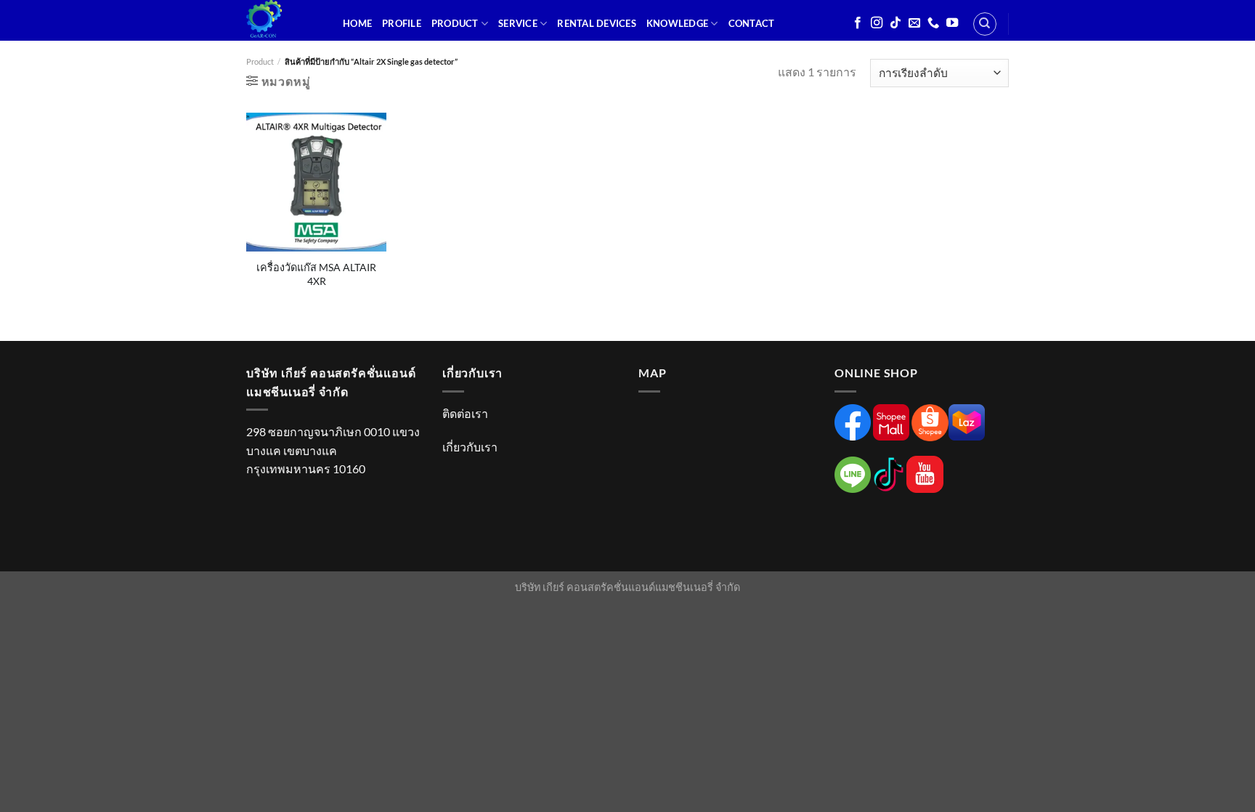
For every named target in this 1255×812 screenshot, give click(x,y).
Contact (751, 23)
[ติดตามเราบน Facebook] (858, 23)
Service (517, 23)
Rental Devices (596, 23)
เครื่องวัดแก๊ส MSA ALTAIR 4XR (316, 274)
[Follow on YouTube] (952, 23)
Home (357, 23)
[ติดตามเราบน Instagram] (876, 23)
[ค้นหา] (984, 24)
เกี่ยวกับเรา (469, 447)
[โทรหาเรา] (933, 23)
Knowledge (677, 23)
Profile (401, 23)
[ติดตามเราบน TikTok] (895, 23)
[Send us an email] (914, 23)
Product (455, 23)
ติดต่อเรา (465, 413)
